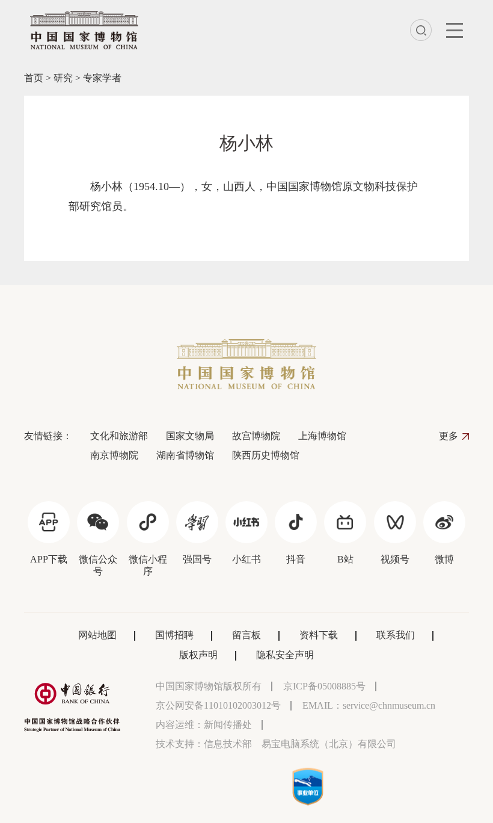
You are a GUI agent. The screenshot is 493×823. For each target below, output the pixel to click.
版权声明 (198, 655)
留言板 (246, 635)
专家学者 (102, 78)
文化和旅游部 (119, 436)
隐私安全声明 (285, 655)
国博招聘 (174, 635)
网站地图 (97, 635)
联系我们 (395, 635)
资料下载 (318, 635)
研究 (63, 78)
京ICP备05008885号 (324, 686)
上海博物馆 (322, 436)
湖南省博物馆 (185, 455)
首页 (33, 78)
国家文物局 (190, 436)
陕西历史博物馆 (265, 455)
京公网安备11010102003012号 (218, 705)
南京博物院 (114, 455)
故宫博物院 (256, 436)
